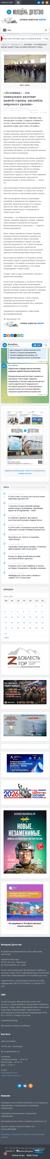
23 (42, 622)
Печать (35, 112)
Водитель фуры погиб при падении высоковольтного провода (24, 557)
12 (18, 617)
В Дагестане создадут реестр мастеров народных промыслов (26, 497)
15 (36, 617)
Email (44, 112)
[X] (15, 335)
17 (6, 622)
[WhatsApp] (18, 335)
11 (12, 617)
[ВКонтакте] (5, 335)
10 (6, 617)
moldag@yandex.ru (9, 1072)
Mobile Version (32, 1155)
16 (42, 617)
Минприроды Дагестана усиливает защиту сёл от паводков (24, 576)
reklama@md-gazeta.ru (11, 1075)
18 (12, 622)
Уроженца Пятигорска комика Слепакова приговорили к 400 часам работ (27, 547)
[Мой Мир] (11, 335)
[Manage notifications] (5, 1154)
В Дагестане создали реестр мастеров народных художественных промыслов (26, 528)
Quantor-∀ (10, 1151)
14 (30, 617)
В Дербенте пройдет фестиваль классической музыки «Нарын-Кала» (25, 519)
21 (30, 622)
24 (6, 628)
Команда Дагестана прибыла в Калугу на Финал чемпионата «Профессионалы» (27, 567)
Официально (33, 110)
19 (18, 622)
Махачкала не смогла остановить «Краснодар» (23, 538)
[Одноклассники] (8, 335)
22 (36, 622)
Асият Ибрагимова (21, 108)
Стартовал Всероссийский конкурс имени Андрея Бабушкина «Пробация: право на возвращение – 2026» (25, 508)
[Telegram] (22, 335)
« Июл (6, 637)
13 (24, 617)
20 (24, 622)
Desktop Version (18, 1155)
